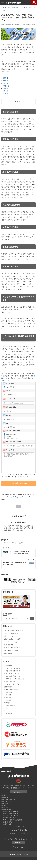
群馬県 (5, 88)
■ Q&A (3, 805)
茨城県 (5, 94)
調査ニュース (6, 11)
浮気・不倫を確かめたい (11, 650)
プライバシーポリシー (18, 847)
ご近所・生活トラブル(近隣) (12, 639)
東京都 (5, 78)
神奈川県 (6, 86)
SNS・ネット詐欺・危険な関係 (13, 630)
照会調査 (20, 543)
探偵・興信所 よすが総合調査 (20, 854)
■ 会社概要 (4, 807)
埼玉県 (5, 83)
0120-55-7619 (19, 829)
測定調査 (8, 697)
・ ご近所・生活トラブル (9, 824)
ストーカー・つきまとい (11, 642)
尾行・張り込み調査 (9, 543)
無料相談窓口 (18, 842)
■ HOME (4, 795)
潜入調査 (8, 695)
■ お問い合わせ (6, 809)
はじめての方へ (18, 792)
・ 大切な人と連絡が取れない (10, 813)
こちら (28, 309)
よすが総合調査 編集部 (28, 24)
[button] (18, 506)
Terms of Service (28, 497)
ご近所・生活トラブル (10, 636)
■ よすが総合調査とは (8, 799)
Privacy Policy (12, 497)
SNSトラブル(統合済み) (11, 633)
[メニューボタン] (2, 3)
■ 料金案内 (4, 803)
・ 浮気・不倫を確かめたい (9, 811)
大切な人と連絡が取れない (12, 647)
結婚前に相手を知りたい (13, 676)
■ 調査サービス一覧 (7, 801)
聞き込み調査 (10, 692)
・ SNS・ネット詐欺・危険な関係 (11, 820)
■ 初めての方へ (6, 797)
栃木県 (5, 91)
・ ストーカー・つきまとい (9, 815)
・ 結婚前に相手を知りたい (9, 818)
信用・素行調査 (8, 645)
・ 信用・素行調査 (6, 822)
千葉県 (5, 80)
